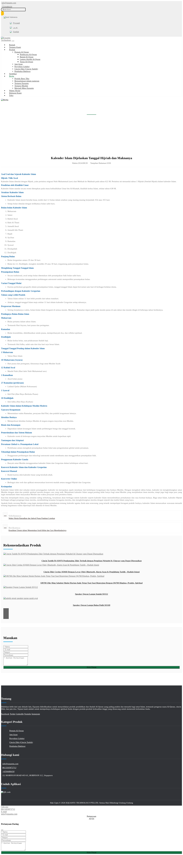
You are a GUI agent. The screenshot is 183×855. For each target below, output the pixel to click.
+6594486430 (7, 7)
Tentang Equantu (21, 83)
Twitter (13, 714)
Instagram (36, 714)
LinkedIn (20, 714)
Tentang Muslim (21, 86)
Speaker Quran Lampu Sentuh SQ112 (91, 594)
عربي (15, 27)
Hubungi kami (15, 93)
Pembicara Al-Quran (28, 54)
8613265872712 (9, 768)
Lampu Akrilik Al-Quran (30, 59)
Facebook (5, 714)
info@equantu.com (9, 3)
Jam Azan (18, 64)
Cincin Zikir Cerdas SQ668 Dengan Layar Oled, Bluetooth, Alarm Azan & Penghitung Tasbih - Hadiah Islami (92, 572)
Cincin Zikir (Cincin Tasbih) (26, 69)
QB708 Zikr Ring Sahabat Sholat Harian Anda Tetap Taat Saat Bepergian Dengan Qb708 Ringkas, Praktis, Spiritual (91, 583)
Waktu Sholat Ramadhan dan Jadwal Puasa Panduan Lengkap (32, 518)
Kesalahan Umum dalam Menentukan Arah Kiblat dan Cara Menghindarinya (37, 530)
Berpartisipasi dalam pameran (26, 81)
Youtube (27, 714)
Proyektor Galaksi (21, 66)
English (16, 32)
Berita (11, 76)
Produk (12, 50)
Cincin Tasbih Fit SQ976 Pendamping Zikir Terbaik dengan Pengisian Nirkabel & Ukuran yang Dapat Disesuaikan (92, 561)
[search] (2, 13)
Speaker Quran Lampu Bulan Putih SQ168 (91, 605)
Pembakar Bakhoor (22, 71)
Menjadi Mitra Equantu (24, 88)
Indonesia (13, 17)
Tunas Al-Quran (26, 62)
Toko (11, 95)
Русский (16, 23)
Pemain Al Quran (21, 52)
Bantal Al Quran (26, 57)
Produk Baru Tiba (21, 78)
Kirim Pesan (91, 667)
